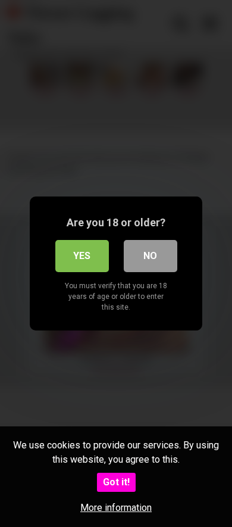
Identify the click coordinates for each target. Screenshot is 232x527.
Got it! (116, 482)
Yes (81, 255)
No (150, 255)
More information (116, 507)
